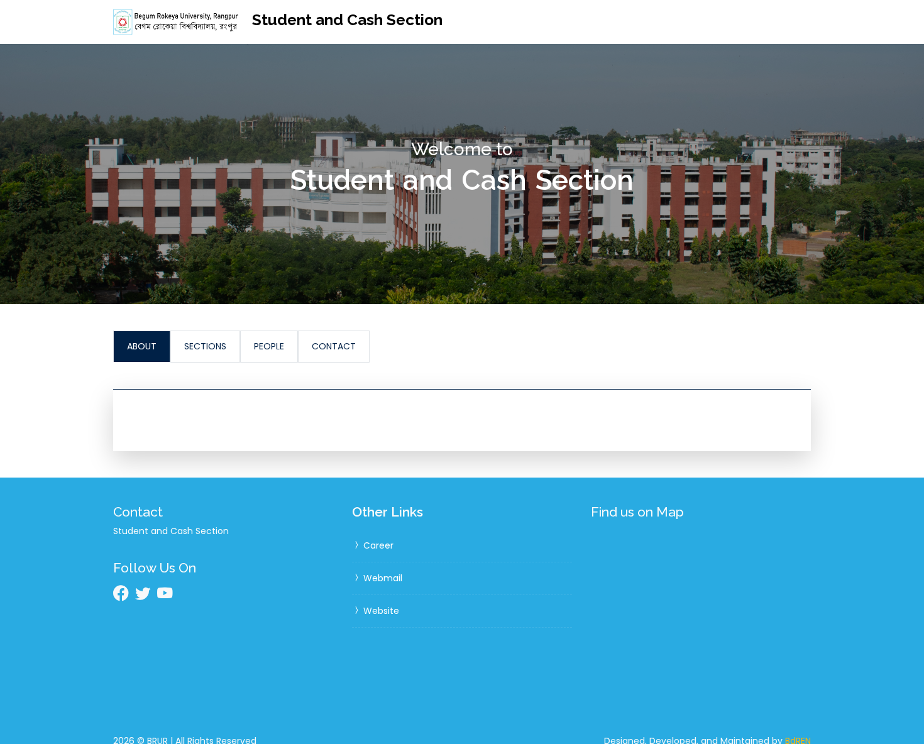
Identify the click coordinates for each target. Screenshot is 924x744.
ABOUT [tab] (142, 346)
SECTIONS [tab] (205, 346)
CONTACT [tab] (334, 346)
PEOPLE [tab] (269, 346)
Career (377, 545)
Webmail (381, 578)
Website (380, 610)
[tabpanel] (462, 420)
